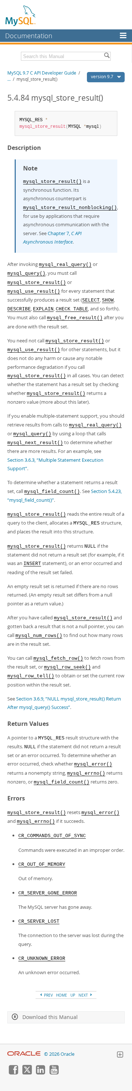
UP (72, 995)
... (9, 79)
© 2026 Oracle (59, 1054)
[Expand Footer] (120, 1055)
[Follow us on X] (27, 1072)
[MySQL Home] (20, 15)
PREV (48, 995)
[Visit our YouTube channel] (54, 1072)
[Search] (106, 56)
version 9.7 (102, 76)
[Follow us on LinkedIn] (40, 1072)
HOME (61, 995)
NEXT (83, 995)
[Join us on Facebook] (13, 1072)
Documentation (28, 35)
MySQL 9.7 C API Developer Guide (41, 73)
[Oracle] (24, 1054)
